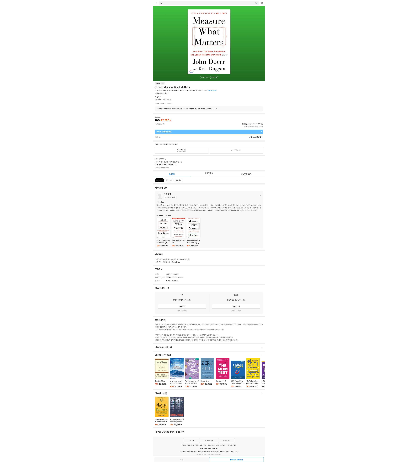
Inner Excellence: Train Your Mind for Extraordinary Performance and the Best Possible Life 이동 (177, 372)
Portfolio (158, 100)
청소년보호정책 (201, 451)
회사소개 (215, 451)
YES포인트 (158, 124)
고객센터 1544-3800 (187, 445)
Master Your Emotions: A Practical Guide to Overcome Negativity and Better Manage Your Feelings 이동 (162, 411)
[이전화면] (156, 3)
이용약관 (182, 451)
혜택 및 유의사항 (181, 311)
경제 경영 (166, 259)
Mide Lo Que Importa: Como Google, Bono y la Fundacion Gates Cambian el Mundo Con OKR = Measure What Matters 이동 (163, 232)
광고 (237, 451)
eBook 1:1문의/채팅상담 (228, 445)
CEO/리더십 (185, 259)
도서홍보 (231, 451)
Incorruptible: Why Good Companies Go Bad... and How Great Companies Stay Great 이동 (177, 411)
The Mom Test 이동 (222, 372)
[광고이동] (256, 3)
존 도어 (157, 97)
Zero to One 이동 (207, 372)
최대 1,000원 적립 (255, 137)
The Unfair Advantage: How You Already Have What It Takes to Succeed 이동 (253, 372)
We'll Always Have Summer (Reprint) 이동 (192, 372)
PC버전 (209, 451)
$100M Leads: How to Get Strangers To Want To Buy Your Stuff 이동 (238, 374)
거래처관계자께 (223, 451)
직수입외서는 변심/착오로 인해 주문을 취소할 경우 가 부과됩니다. (186, 109)
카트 (262, 3)
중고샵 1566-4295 (213, 445)
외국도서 (158, 259)
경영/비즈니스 (175, 259)
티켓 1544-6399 (201, 445)
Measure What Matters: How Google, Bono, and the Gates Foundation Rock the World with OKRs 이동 (194, 232)
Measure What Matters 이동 (178, 232)
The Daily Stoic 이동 (162, 372)
